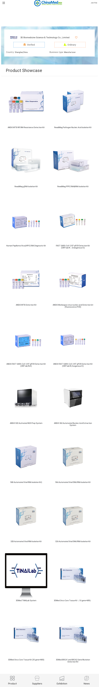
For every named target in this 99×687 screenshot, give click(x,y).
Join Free (94, 3)
